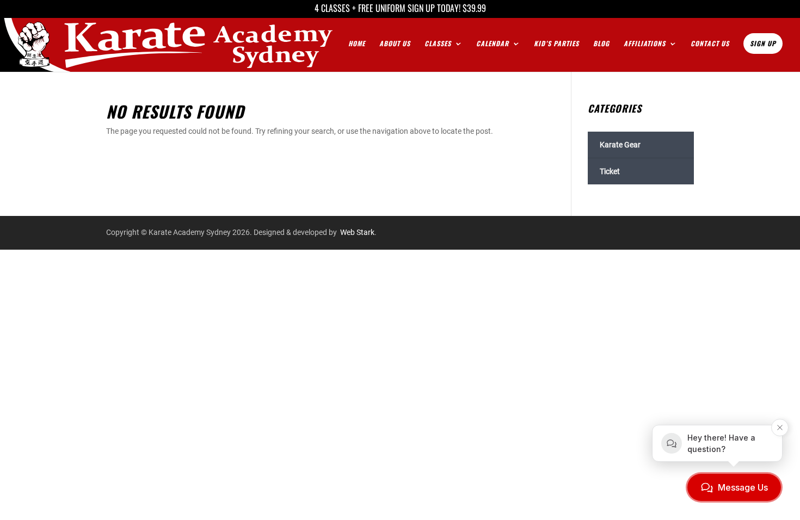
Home (356, 44)
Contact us (710, 44)
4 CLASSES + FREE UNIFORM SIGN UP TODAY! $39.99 (400, 10)
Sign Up (763, 43)
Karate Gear (620, 144)
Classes (437, 44)
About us (394, 44)
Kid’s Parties (556, 44)
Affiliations (645, 44)
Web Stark (357, 232)
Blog (601, 44)
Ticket (610, 171)
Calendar (492, 44)
